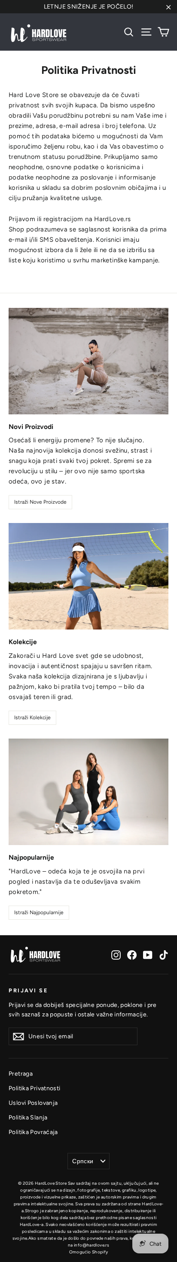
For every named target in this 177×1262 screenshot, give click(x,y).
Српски (82, 1161)
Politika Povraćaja (33, 1131)
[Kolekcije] (88, 576)
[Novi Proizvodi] (88, 361)
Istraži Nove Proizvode (40, 502)
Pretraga (21, 1073)
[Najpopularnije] (88, 792)
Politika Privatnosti (35, 1088)
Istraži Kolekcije (32, 718)
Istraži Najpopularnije (39, 912)
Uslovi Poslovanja (33, 1102)
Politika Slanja (28, 1117)
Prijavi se (28, 990)
